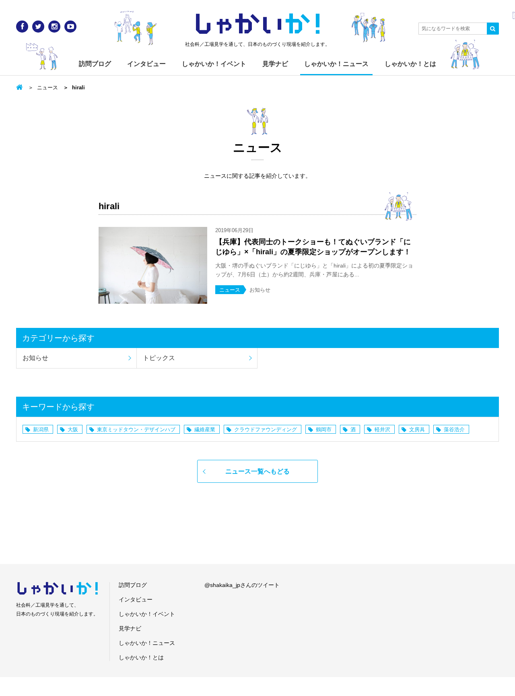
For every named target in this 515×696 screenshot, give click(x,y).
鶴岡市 (324, 429)
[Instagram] (54, 27)
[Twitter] (38, 27)
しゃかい (257, 24)
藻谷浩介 (454, 429)
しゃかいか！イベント (214, 63)
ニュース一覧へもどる (257, 471)
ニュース (47, 87)
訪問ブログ (95, 63)
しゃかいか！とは (410, 63)
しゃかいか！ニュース (336, 63)
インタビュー (146, 63)
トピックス (159, 357)
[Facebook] (22, 27)
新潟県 (41, 429)
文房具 (417, 429)
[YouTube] (70, 27)
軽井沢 (382, 429)
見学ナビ (275, 63)
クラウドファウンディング (265, 429)
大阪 (73, 429)
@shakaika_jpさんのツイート (242, 585)
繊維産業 (204, 429)
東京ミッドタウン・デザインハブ (136, 429)
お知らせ (35, 357)
